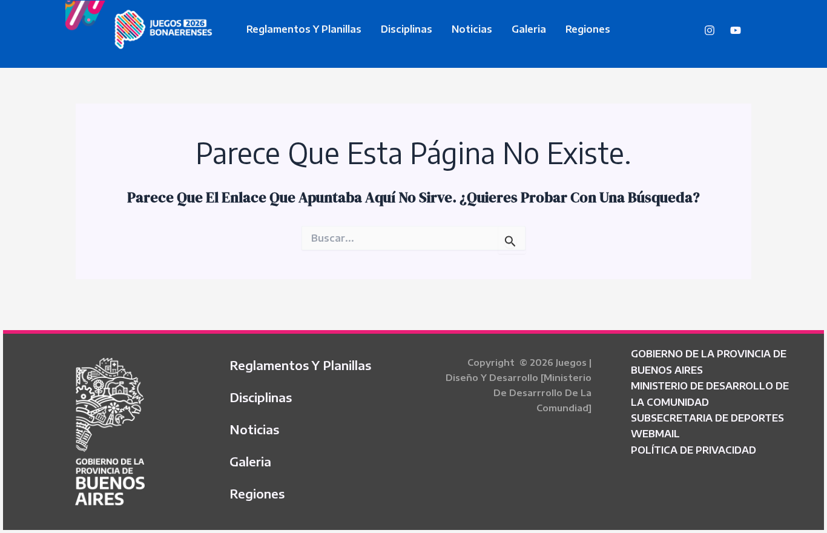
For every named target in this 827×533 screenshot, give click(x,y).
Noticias (472, 29)
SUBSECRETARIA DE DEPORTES (707, 418)
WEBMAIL (655, 434)
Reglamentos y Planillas (303, 29)
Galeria (529, 29)
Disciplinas (406, 29)
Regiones (587, 29)
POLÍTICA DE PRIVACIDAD (693, 450)
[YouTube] (735, 30)
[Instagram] (709, 30)
